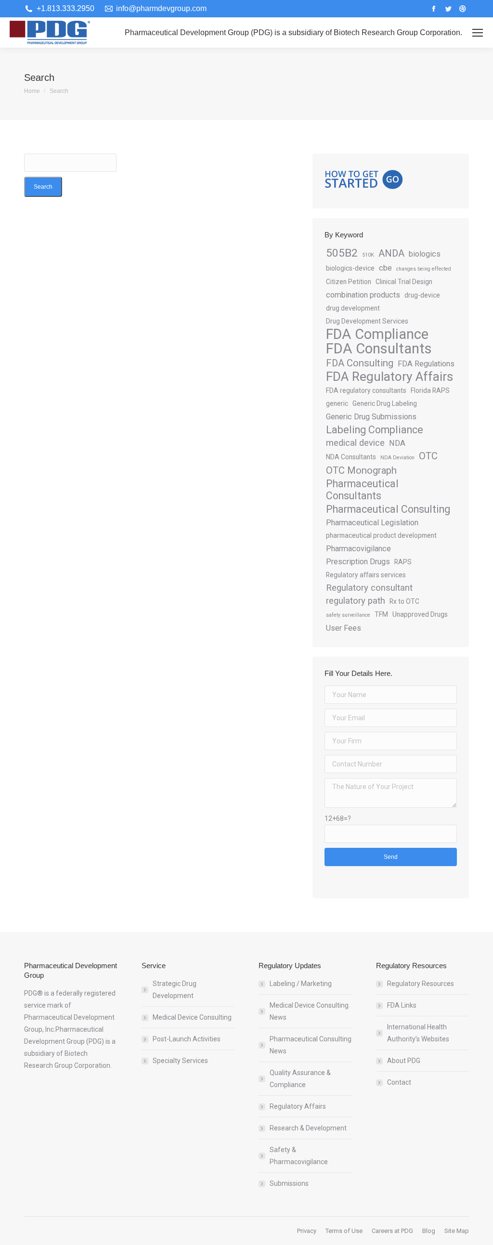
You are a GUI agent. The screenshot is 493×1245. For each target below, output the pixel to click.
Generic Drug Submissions (371, 416)
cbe (385, 267)
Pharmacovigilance (358, 548)
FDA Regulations (426, 363)
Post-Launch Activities (187, 1039)
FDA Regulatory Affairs (389, 377)
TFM (381, 614)
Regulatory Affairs (298, 1106)
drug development (353, 308)
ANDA (391, 253)
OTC (428, 456)
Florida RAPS (430, 390)
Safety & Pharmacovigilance (299, 1156)
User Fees (343, 628)
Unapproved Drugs (420, 614)
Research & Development (308, 1128)
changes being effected (423, 269)
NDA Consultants (351, 457)
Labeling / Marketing (301, 983)
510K (368, 255)
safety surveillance (348, 615)
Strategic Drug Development (174, 989)
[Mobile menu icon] (477, 33)
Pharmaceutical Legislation (372, 522)
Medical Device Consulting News (309, 1011)
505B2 (342, 253)
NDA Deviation (397, 457)
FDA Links (401, 1005)
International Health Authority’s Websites (418, 1033)
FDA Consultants (379, 349)
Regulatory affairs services (366, 575)
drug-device (422, 295)
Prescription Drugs (358, 561)
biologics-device (350, 268)
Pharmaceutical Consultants (362, 490)
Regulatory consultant (369, 588)
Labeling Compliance (374, 430)
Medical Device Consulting (192, 1017)
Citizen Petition (348, 281)
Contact (399, 1082)
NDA (397, 443)
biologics (425, 254)
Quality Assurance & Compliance (300, 1079)
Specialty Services (180, 1060)
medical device (355, 443)
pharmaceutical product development (381, 535)
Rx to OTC (404, 601)
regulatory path (355, 601)
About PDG (403, 1060)
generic (337, 403)
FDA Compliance (377, 334)
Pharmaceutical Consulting (388, 509)
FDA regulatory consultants (366, 390)
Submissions (289, 1183)
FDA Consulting (359, 363)
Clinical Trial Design (404, 281)
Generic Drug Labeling (384, 403)
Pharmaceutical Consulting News (310, 1045)
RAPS (403, 562)
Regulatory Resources (420, 983)
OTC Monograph (361, 470)
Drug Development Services (367, 321)
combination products (363, 294)
